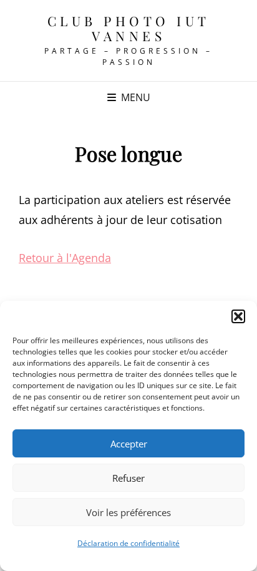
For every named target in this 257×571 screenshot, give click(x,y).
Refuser (128, 478)
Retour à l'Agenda (65, 257)
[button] (238, 316)
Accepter (128, 443)
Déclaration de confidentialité (128, 543)
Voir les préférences (128, 512)
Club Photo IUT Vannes (128, 28)
